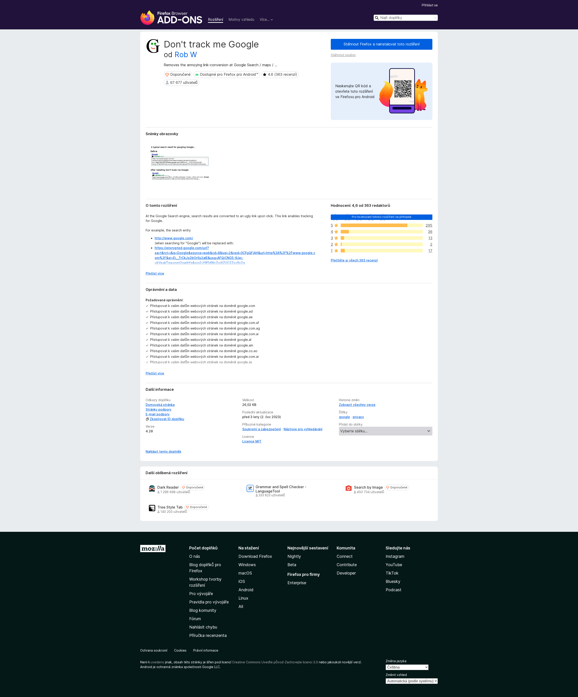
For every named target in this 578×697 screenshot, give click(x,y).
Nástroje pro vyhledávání (303, 429)
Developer (346, 573)
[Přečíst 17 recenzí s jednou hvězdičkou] (382, 250)
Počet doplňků (203, 548)
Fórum (195, 618)
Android (245, 589)
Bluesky (393, 581)
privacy (358, 417)
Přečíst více (155, 273)
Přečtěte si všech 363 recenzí (354, 260)
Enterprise (296, 582)
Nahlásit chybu (203, 627)
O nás (194, 556)
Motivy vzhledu (241, 19)
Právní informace (205, 650)
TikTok (392, 573)
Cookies (180, 650)
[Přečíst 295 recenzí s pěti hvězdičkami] (382, 225)
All (240, 606)
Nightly (294, 556)
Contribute (347, 564)
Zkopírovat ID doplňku (167, 419)
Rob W (186, 54)
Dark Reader (168, 487)
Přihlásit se (430, 5)
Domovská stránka (160, 405)
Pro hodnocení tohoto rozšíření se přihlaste (382, 217)
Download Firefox (255, 556)
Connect (345, 556)
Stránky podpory (158, 409)
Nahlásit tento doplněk (163, 451)
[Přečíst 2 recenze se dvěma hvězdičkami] (382, 244)
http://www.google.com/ (174, 238)
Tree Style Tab (170, 507)
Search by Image (368, 487)
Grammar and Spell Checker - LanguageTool (281, 489)
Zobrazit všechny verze (357, 405)
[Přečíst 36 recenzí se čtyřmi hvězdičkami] (382, 231)
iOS (241, 581)
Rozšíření (215, 19)
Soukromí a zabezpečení (261, 429)
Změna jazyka (396, 661)
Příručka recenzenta (208, 635)
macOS (245, 573)
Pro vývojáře (201, 593)
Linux (243, 598)
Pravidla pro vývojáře (209, 602)
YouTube (394, 564)
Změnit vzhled (396, 675)
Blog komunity (202, 610)
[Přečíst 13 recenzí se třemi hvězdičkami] (382, 238)
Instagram (395, 556)
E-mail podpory (158, 414)
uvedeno (158, 662)
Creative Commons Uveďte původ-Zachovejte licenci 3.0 (275, 662)
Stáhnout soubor (343, 55)
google (344, 417)
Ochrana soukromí (153, 650)
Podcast (393, 589)
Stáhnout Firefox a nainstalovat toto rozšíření (382, 44)
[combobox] (406, 18)
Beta (291, 564)
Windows (247, 564)
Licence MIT (251, 441)
